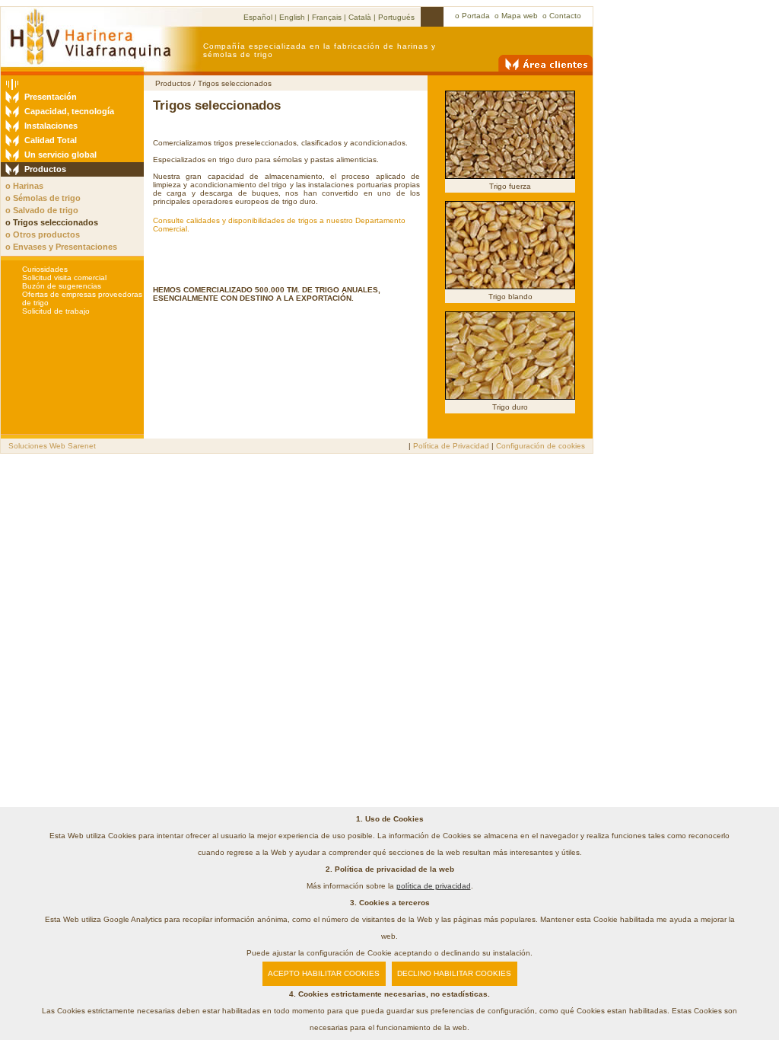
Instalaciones (51, 125)
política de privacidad (433, 886)
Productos (45, 169)
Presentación (50, 96)
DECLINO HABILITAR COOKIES (454, 973)
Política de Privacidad (451, 446)
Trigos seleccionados (235, 83)
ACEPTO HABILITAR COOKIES (324, 973)
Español (257, 17)
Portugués (396, 17)
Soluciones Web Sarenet (52, 446)
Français (327, 17)
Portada (476, 15)
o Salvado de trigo (41, 210)
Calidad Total (50, 140)
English (292, 17)
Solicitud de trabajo (56, 311)
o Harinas (24, 185)
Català (359, 17)
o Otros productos (42, 234)
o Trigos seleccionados (51, 222)
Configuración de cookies (540, 446)
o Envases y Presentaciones (61, 246)
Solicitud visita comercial (64, 277)
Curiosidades (45, 269)
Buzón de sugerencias (61, 286)
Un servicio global (60, 154)
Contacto (565, 15)
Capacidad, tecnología (69, 111)
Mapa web (519, 15)
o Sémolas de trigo (43, 198)
